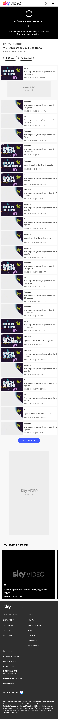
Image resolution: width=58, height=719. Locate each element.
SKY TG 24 (8, 625)
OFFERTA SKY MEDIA (12, 679)
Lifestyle (7, 44)
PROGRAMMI (33, 646)
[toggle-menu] (53, 3)
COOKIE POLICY (10, 661)
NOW (30, 630)
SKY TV (31, 620)
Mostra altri (29, 440)
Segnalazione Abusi (10, 712)
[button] (10, 58)
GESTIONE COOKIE (11, 656)
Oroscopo (18, 44)
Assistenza (14, 706)
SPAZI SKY (32, 641)
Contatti (23, 706)
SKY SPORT (8, 620)
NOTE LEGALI (9, 667)
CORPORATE (8, 684)
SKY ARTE (7, 635)
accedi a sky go (11, 692)
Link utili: (7, 651)
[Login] (46, 3)
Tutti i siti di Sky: (10, 615)
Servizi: (31, 615)
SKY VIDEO (8, 630)
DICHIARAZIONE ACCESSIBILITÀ (10, 672)
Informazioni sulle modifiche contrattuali (26, 704)
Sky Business (34, 625)
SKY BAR (31, 635)
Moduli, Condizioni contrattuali (37, 702)
